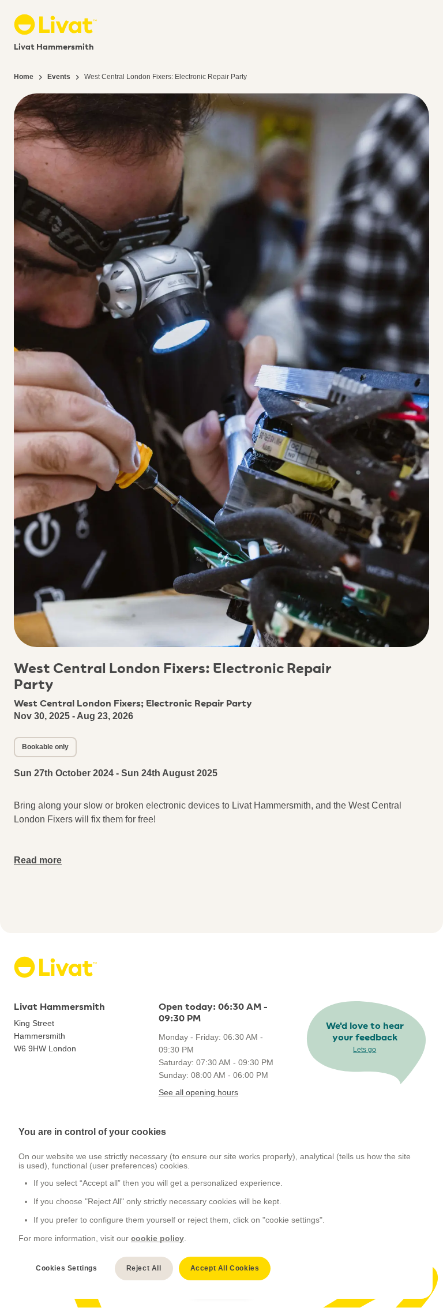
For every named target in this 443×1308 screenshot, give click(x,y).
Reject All (144, 1268)
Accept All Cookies (225, 1268)
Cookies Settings (66, 1268)
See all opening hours (198, 1092)
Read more (38, 860)
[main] (216, 1203)
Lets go (364, 1050)
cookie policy (157, 1238)
